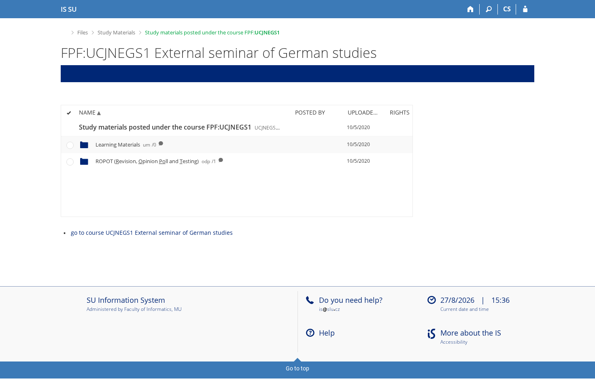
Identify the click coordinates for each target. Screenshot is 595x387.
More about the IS (470, 333)
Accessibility (454, 342)
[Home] (470, 9)
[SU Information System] (64, 31)
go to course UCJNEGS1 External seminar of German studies (152, 232)
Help (327, 333)
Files (82, 32)
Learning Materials (126, 144)
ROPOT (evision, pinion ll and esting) (156, 161)
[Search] (489, 9)
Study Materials (116, 32)
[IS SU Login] (525, 9)
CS (507, 8)
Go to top (297, 368)
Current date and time (464, 309)
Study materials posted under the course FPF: (212, 32)
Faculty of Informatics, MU (153, 309)
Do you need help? (350, 300)
